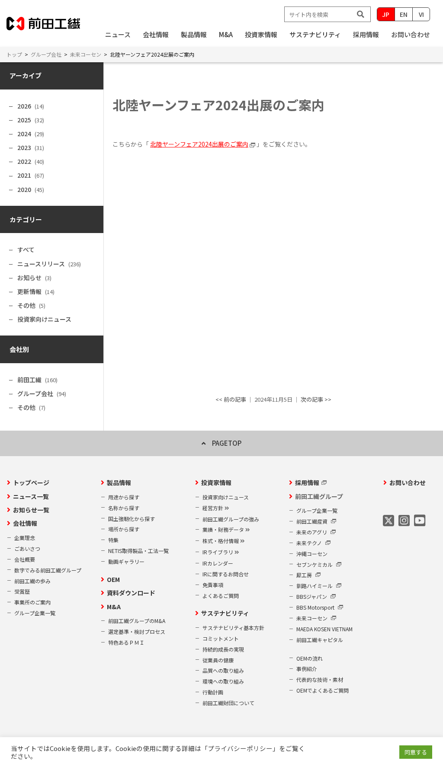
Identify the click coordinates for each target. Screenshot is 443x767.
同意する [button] (415, 752)
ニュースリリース (41, 263)
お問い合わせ (410, 34)
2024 (24, 133)
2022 (24, 161)
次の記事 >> (316, 399)
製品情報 (119, 482)
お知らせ (29, 277)
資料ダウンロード (131, 593)
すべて (26, 249)
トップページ (31, 482)
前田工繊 (29, 379)
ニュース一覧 (31, 496)
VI (421, 14)
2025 (24, 119)
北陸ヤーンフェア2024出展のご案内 (199, 144)
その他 (26, 305)
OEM (113, 579)
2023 (24, 147)
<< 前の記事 (230, 399)
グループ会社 (35, 393)
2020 (24, 189)
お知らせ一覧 (31, 510)
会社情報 (25, 523)
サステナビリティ (225, 613)
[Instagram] (404, 520)
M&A (114, 606)
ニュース (118, 34)
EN (404, 14)
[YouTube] (419, 520)
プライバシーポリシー (240, 748)
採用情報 (307, 482)
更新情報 (29, 291)
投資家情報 (216, 482)
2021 (24, 175)
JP (385, 14)
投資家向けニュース (44, 319)
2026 (24, 106)
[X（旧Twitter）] (388, 520)
